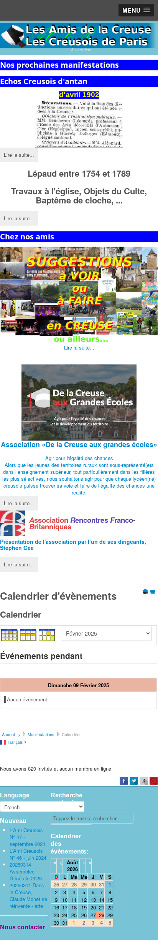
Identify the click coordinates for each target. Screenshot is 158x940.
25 (74, 915)
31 (64, 922)
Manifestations (41, 734)
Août (72, 862)
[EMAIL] (153, 592)
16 (56, 907)
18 (74, 907)
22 (110, 907)
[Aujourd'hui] (47, 634)
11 (74, 899)
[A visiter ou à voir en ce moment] (79, 295)
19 (84, 907)
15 (110, 899)
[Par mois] (9, 634)
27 (93, 915)
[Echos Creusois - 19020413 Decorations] (79, 123)
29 (110, 915)
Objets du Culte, (115, 191)
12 (84, 899)
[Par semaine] (28, 634)
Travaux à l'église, (47, 191)
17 (64, 907)
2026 (72, 869)
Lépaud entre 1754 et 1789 (79, 173)
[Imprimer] (146, 592)
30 (56, 922)
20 (93, 907)
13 (93, 899)
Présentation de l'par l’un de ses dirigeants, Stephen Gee (73, 544)
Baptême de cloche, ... (79, 200)
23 (56, 915)
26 (84, 915)
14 (101, 899)
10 (64, 899)
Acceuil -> (11, 734)
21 (101, 907)
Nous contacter (22, 927)
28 (101, 915)
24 (64, 915)
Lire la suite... (19, 154)
